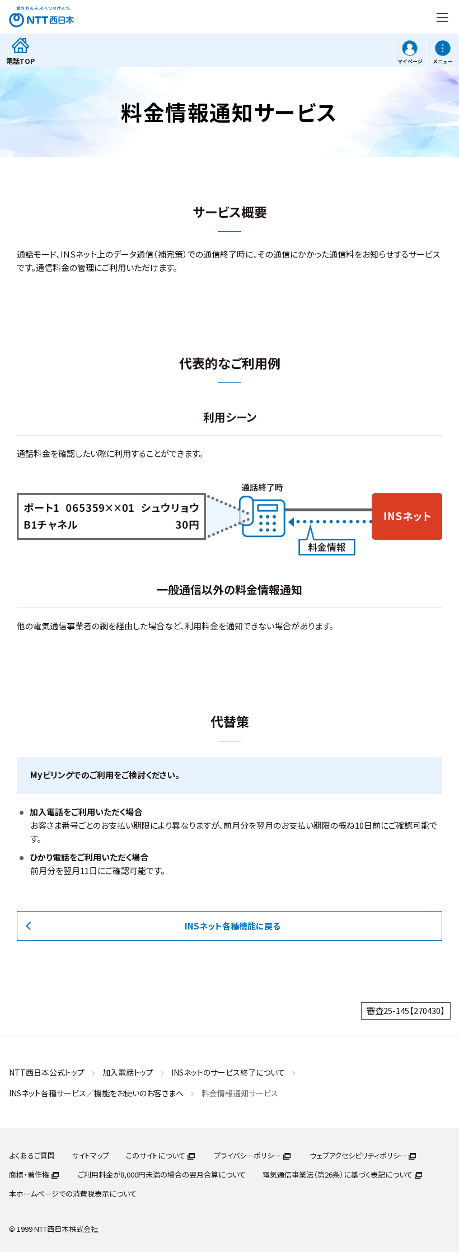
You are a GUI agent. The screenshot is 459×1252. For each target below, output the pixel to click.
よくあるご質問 (32, 1155)
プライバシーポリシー (247, 1155)
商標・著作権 (29, 1174)
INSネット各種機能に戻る (232, 926)
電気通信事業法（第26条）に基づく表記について (338, 1174)
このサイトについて (155, 1155)
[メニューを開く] (442, 17)
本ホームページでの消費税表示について (73, 1193)
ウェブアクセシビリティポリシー (358, 1155)
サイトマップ (90, 1155)
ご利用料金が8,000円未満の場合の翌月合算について (162, 1174)
